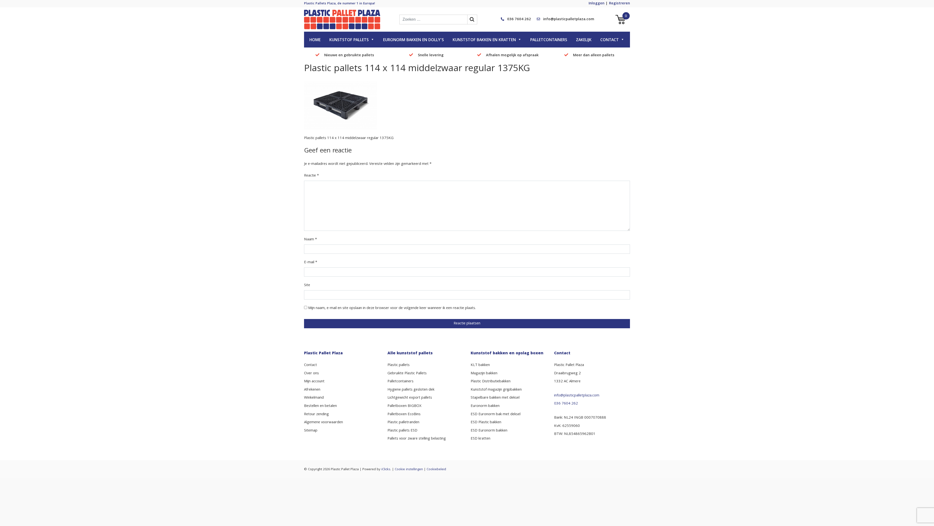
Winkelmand (314, 398)
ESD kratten (480, 439)
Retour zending (316, 414)
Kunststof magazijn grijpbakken (496, 390)
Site (307, 285)
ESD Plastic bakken (486, 422)
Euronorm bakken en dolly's (413, 40)
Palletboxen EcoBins (404, 414)
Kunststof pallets (349, 40)
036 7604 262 (519, 19)
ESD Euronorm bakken (489, 431)
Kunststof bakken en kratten (484, 40)
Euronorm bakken (485, 406)
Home (315, 40)
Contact (609, 40)
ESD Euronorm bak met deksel (496, 414)
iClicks (385, 469)
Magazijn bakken (484, 373)
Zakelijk (584, 40)
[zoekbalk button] (472, 19)
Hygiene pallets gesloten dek (410, 390)
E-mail (310, 262)
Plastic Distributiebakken (491, 381)
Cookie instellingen (409, 469)
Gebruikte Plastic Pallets (407, 373)
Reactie (311, 176)
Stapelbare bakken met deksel (495, 398)
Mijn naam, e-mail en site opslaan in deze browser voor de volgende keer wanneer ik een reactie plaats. (392, 308)
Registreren (619, 3)
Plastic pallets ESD (402, 431)
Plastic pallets (398, 365)
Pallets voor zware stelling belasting (416, 439)
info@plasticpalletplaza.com (568, 19)
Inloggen (596, 3)
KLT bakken (480, 365)
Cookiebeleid (436, 469)
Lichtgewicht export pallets (409, 398)
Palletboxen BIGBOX (404, 406)
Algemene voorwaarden (323, 422)
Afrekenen (312, 390)
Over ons (311, 373)
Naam (310, 240)
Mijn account (314, 381)
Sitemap (310, 431)
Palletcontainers (548, 40)
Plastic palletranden (403, 422)
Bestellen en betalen (320, 406)
